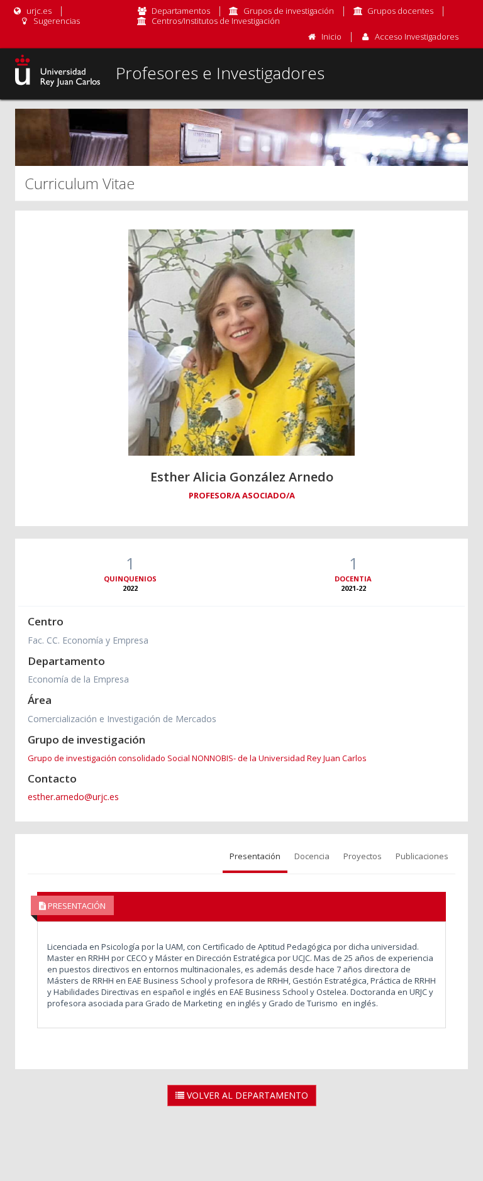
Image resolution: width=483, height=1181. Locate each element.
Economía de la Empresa (78, 679)
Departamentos (181, 10)
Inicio (331, 36)
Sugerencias (55, 20)
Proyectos (362, 856)
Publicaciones (422, 856)
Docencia (312, 856)
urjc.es (38, 10)
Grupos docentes (400, 10)
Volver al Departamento (246, 1095)
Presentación (255, 856)
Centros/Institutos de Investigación (216, 20)
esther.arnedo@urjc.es (73, 797)
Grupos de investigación (288, 10)
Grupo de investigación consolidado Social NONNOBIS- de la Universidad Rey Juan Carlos (197, 758)
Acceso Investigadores (416, 36)
